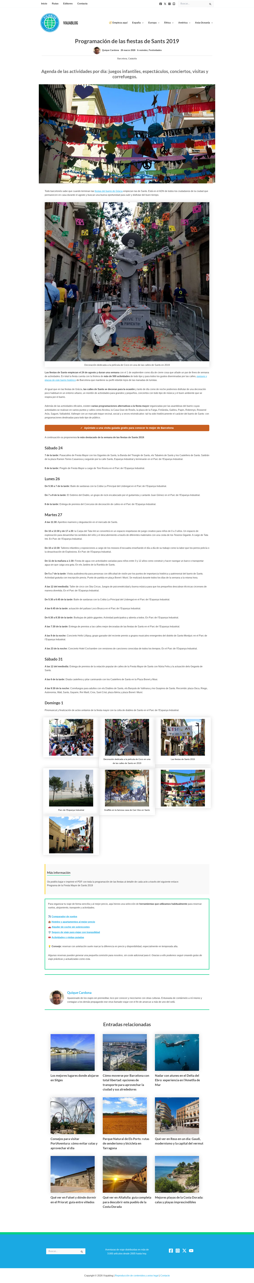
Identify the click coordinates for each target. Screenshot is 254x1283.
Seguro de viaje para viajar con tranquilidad (76, 932)
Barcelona (122, 58)
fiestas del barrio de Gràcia (109, 191)
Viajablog (70, 22)
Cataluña (132, 58)
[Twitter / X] (184, 1250)
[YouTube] (174, 3)
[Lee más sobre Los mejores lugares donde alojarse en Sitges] (73, 1052)
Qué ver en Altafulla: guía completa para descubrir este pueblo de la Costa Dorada (127, 1201)
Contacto (165, 1275)
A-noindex (142, 50)
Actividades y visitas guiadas (68, 937)
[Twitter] (165, 3)
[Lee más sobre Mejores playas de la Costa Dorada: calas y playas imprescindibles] (177, 1174)
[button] (142, 23)
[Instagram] (169, 3)
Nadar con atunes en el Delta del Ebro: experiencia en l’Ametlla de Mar (177, 1080)
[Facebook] (160, 3)
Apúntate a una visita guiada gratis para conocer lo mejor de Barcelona (129, 427)
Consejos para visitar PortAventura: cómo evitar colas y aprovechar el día (74, 1143)
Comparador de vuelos (64, 916)
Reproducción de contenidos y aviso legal (137, 1275)
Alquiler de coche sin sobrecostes (71, 927)
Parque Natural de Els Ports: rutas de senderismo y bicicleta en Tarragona (126, 1143)
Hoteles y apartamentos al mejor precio (73, 922)
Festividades (155, 50)
